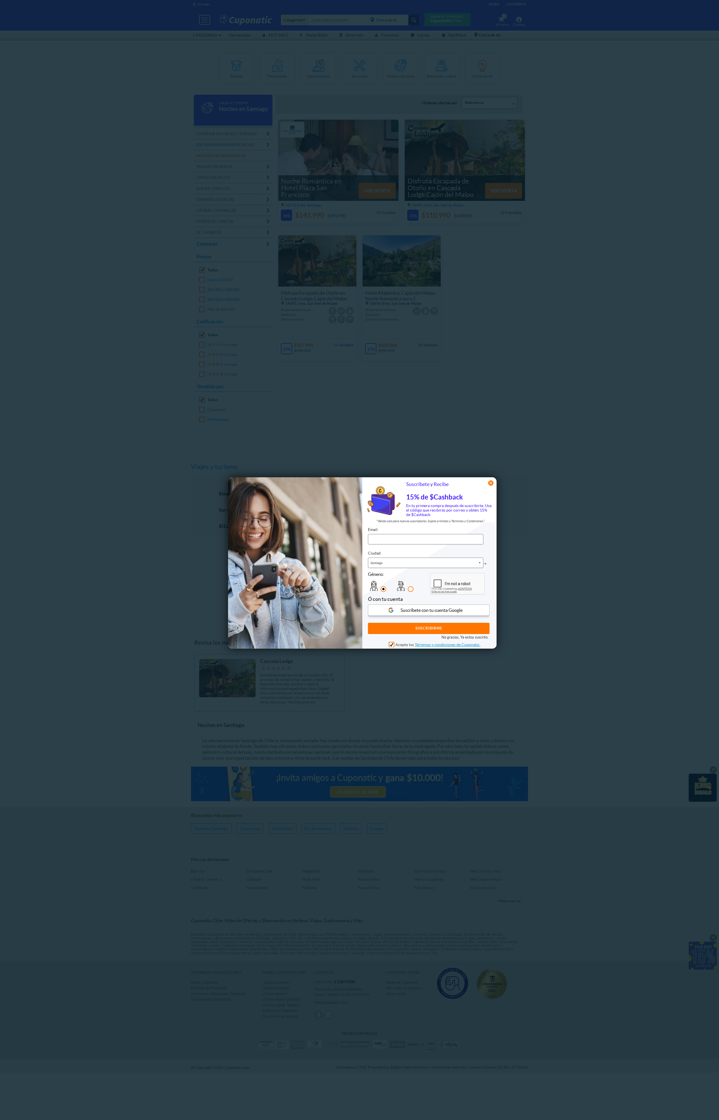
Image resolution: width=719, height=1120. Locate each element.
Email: (373, 529)
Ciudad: (375, 553)
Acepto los (438, 644)
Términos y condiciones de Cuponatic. (448, 644)
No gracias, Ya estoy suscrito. (465, 637)
